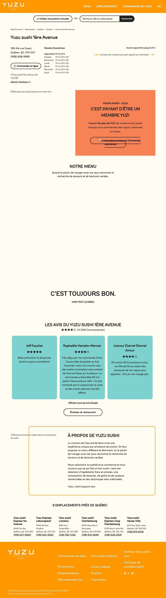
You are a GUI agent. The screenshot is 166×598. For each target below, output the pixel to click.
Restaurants (30, 29)
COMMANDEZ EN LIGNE (137, 6)
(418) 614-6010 (135, 531)
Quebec (50, 29)
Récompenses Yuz (70, 580)
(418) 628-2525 (113, 534)
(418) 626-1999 (20, 56)
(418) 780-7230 (67, 534)
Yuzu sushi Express (104, 556)
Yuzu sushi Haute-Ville (133, 519)
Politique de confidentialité (134, 564)
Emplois (96, 573)
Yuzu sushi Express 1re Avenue (20, 521)
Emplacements (106, 6)
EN (159, 6)
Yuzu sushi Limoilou (65, 519)
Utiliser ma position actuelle (54, 18)
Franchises (98, 580)
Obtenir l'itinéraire (19, 82)
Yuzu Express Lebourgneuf (43, 519)
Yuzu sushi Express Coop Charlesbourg (112, 521)
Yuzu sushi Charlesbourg (89, 519)
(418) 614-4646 (90, 534)
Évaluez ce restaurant (83, 412)
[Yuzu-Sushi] (13, 6)
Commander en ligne (27, 66)
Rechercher (127, 18)
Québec (41, 29)
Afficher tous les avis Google (83, 402)
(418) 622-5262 (45, 534)
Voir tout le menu (83, 302)
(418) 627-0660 (22, 534)
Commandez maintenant (123, 142)
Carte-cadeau (100, 567)
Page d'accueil (16, 29)
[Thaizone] (21, 554)
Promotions (66, 567)
